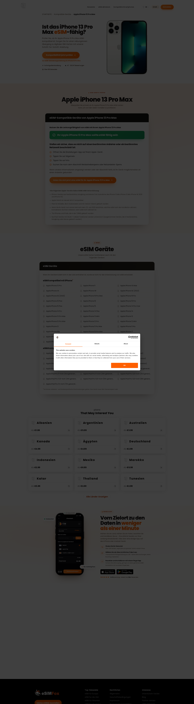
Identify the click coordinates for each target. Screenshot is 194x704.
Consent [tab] (68, 344)
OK (124, 365)
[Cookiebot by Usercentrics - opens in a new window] (129, 337)
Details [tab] (97, 344)
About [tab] (126, 344)
